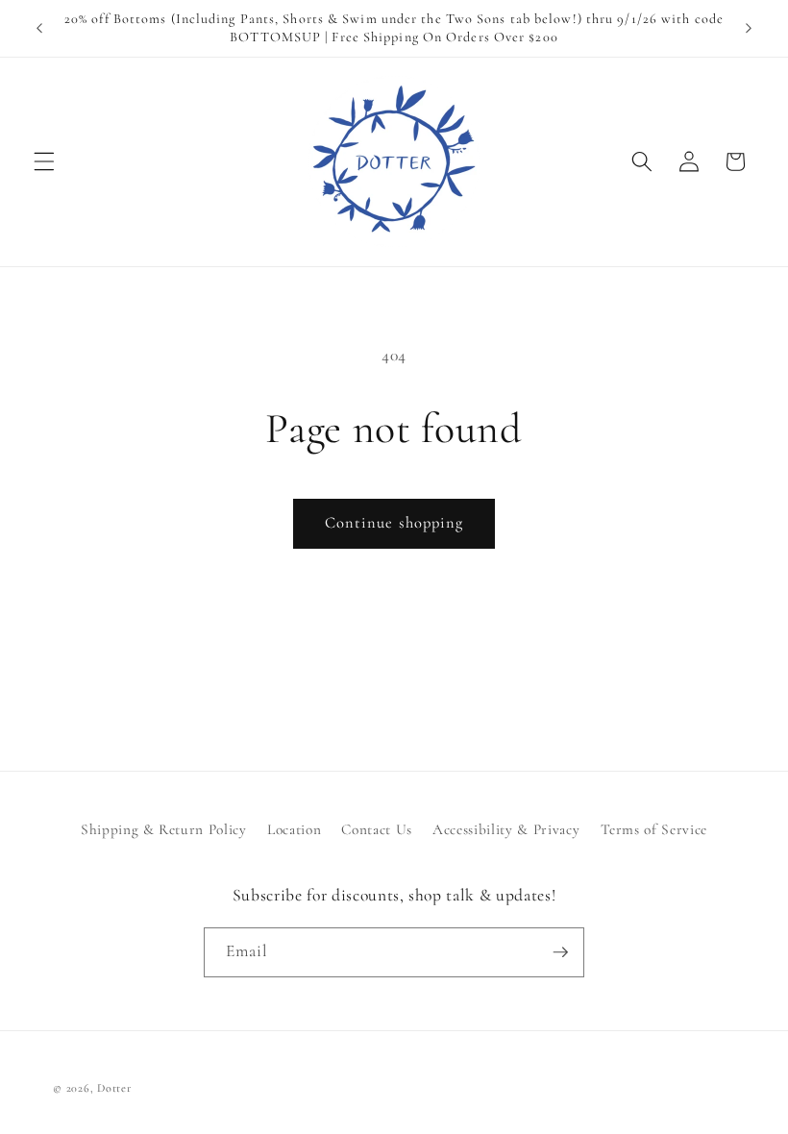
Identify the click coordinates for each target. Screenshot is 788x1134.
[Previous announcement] (39, 29)
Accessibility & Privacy (505, 829)
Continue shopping (394, 522)
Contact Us (376, 829)
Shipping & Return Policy (164, 829)
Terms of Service (654, 829)
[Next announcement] (748, 29)
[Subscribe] (560, 952)
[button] (44, 161)
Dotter (114, 1088)
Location (294, 829)
